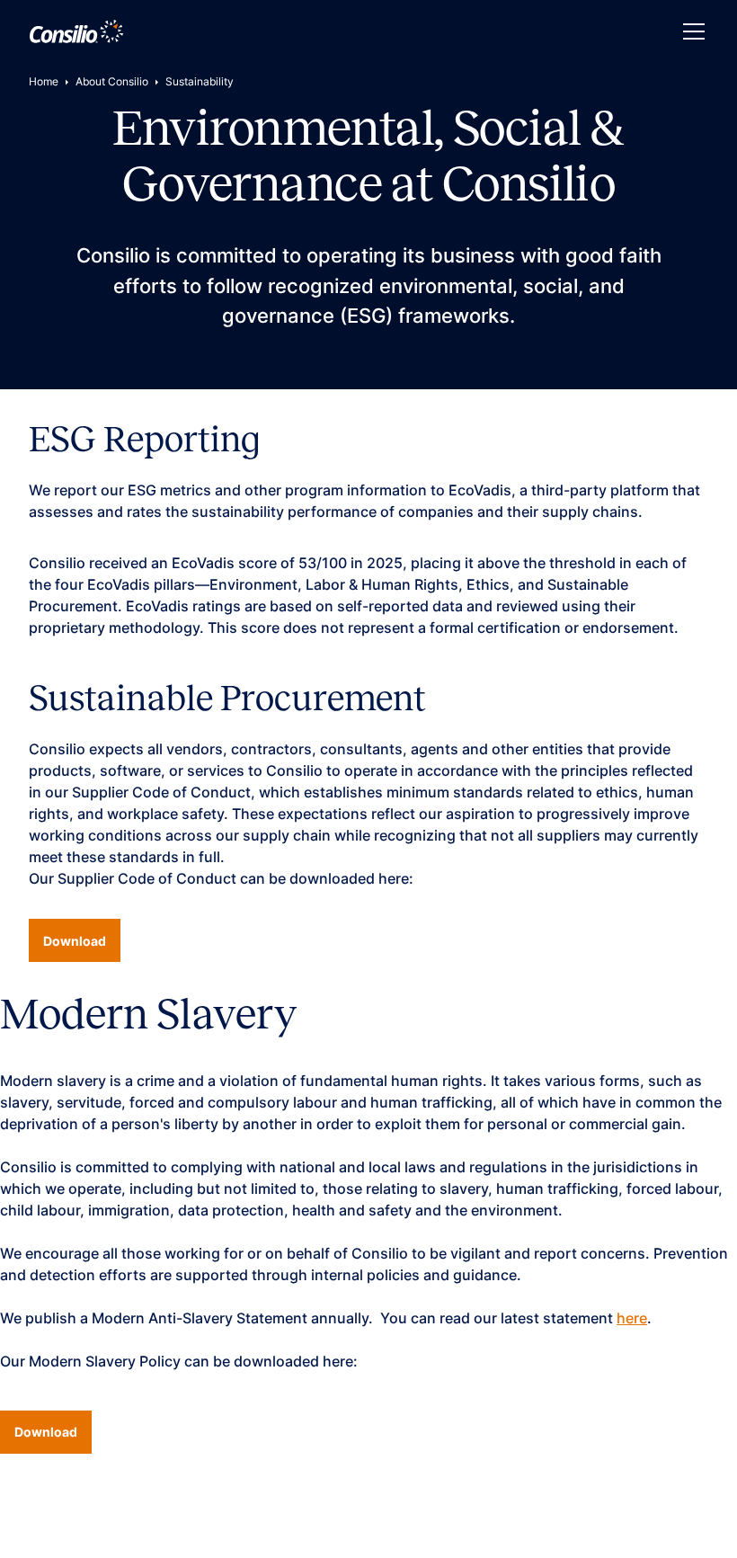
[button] (690, 31)
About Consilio (111, 81)
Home (43, 81)
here (632, 1318)
